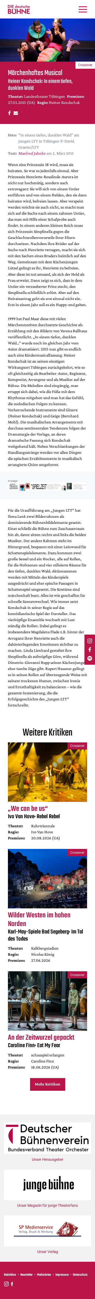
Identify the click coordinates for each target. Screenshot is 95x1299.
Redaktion (10, 1275)
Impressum (62, 1275)
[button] (8, 112)
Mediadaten (44, 1275)
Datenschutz (80, 1275)
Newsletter (26, 1275)
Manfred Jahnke (32, 153)
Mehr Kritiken (47, 1084)
